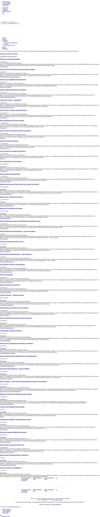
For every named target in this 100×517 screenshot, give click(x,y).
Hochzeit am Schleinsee (6, 274)
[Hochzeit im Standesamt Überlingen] (8, 56)
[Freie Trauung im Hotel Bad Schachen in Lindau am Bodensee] (4, 66)
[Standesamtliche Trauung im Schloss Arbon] (5, 442)
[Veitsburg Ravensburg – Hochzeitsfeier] (7, 97)
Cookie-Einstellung (7, 11)
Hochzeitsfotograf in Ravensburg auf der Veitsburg (14, 308)
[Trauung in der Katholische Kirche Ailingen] (6, 404)
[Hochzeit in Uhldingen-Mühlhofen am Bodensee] (3, 429)
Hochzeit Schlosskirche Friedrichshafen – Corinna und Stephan (17, 231)
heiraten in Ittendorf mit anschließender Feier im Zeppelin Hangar (18, 356)
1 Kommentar (3, 202)
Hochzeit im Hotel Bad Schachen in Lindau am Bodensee (16, 318)
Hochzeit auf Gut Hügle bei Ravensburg (11, 208)
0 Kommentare (3, 166)
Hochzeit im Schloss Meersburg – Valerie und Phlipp (14, 368)
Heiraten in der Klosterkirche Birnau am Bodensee (14, 455)
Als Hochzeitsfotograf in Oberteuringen (11, 161)
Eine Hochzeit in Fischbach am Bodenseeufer (12, 264)
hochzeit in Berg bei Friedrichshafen (10, 174)
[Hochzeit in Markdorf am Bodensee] (6, 282)
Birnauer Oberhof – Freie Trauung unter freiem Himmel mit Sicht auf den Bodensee (23, 381)
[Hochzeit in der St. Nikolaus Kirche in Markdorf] (7, 107)
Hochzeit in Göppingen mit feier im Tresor (11, 241)
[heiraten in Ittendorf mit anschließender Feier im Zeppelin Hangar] (7, 353)
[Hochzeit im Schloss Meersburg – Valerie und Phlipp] (7, 366)
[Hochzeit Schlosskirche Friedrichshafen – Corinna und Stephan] (4, 228)
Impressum (5, 9)
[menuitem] (51, 7)
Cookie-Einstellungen (56, 504)
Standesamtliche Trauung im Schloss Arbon (12, 445)
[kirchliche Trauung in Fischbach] (3, 138)
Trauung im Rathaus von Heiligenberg (11, 468)
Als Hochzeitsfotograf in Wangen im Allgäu (12, 120)
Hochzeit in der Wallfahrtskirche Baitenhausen (13, 79)
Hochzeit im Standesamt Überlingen (10, 59)
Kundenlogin (5, 7)
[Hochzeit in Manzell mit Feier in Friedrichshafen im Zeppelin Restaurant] (5, 218)
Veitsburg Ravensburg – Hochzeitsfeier (10, 100)
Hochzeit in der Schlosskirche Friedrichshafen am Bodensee (16, 343)
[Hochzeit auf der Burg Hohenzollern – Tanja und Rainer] (5, 251)
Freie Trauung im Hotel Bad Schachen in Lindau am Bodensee (17, 69)
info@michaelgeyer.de (58, 499)
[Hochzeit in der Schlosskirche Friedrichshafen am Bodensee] (5, 340)
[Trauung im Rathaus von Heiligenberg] (8, 465)
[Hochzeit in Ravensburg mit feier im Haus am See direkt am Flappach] (5, 181)
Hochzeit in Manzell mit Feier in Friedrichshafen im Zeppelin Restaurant (20, 221)
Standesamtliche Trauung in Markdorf (11, 330)
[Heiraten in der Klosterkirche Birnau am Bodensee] (7, 452)
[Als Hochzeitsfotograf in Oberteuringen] (2, 158)
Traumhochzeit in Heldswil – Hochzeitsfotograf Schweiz (15, 419)
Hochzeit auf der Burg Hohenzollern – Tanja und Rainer (16, 254)
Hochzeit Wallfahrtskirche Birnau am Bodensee (13, 89)
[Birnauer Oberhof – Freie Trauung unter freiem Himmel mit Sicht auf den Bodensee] (6, 378)
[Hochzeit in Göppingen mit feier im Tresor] (4, 238)
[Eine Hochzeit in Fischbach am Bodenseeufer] (6, 261)
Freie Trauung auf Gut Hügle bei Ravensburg (13, 151)
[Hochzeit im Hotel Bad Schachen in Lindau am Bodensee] (4, 315)
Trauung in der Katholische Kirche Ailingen (12, 407)
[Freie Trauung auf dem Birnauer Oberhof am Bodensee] (3, 128)
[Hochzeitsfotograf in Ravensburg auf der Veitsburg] (6, 305)
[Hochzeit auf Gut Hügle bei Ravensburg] (6, 205)
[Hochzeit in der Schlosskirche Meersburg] (6, 194)
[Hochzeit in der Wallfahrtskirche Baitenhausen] (10, 77)
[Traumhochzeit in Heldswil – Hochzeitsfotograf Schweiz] (2, 416)
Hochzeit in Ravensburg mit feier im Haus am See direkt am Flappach (19, 184)
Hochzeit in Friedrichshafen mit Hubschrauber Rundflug (16, 394)
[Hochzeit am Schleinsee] (6, 272)
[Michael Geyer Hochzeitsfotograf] (10, 25)
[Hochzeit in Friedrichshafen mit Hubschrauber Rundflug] (10, 391)
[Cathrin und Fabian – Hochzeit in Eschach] (5, 292)
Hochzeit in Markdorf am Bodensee (10, 285)
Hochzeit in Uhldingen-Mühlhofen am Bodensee (13, 432)
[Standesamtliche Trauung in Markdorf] (7, 328)
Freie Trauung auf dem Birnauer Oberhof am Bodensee (15, 130)
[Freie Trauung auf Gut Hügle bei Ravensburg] (5, 148)
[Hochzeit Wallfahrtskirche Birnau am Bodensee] (5, 87)
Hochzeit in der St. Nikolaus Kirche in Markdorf (13, 110)
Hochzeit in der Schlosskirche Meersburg (11, 197)
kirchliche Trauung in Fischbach (9, 141)
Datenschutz (5, 10)
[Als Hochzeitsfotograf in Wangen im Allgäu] (3, 117)
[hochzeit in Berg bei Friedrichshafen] (3, 171)
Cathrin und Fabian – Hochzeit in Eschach (12, 295)
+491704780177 (44, 499)
